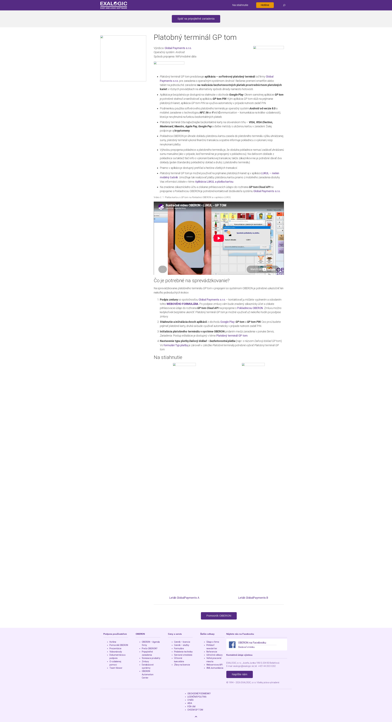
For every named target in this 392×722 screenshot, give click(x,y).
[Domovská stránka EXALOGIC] (113, 5)
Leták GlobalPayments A (184, 597)
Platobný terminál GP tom (232, 335)
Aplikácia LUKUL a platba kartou (214, 181)
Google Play (227, 321)
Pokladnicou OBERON (250, 308)
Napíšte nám (239, 674)
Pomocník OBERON (218, 615)
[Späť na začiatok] (196, 716)
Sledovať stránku (246, 647)
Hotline (265, 5)
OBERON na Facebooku (252, 642)
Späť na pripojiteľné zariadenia (196, 18)
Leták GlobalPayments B (253, 597)
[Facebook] (232, 644)
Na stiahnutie (240, 5)
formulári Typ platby (176, 345)
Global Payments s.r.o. (178, 48)
